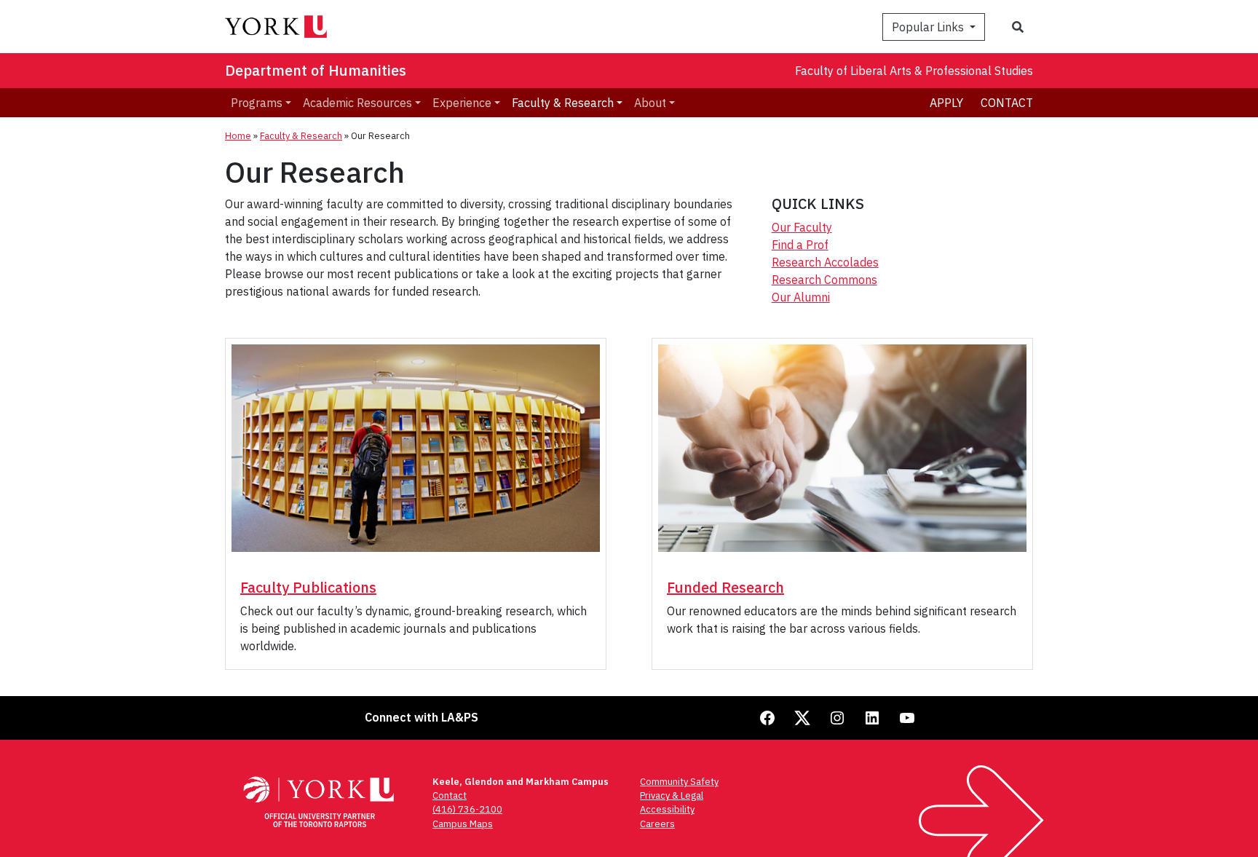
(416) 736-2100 (467, 809)
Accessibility (667, 809)
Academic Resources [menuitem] (357, 102)
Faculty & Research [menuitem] (563, 102)
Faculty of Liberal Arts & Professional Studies (914, 70)
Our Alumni (801, 297)
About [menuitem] (650, 102)
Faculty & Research (301, 136)
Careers (657, 824)
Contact (1007, 102)
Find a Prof (800, 244)
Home (238, 136)
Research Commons (824, 279)
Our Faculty (802, 227)
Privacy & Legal (671, 795)
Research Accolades (825, 262)
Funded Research (725, 587)
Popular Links (929, 27)
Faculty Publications (308, 587)
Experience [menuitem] (461, 102)
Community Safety (679, 781)
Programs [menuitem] (256, 102)
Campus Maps (462, 824)
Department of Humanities (315, 70)
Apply (946, 102)
